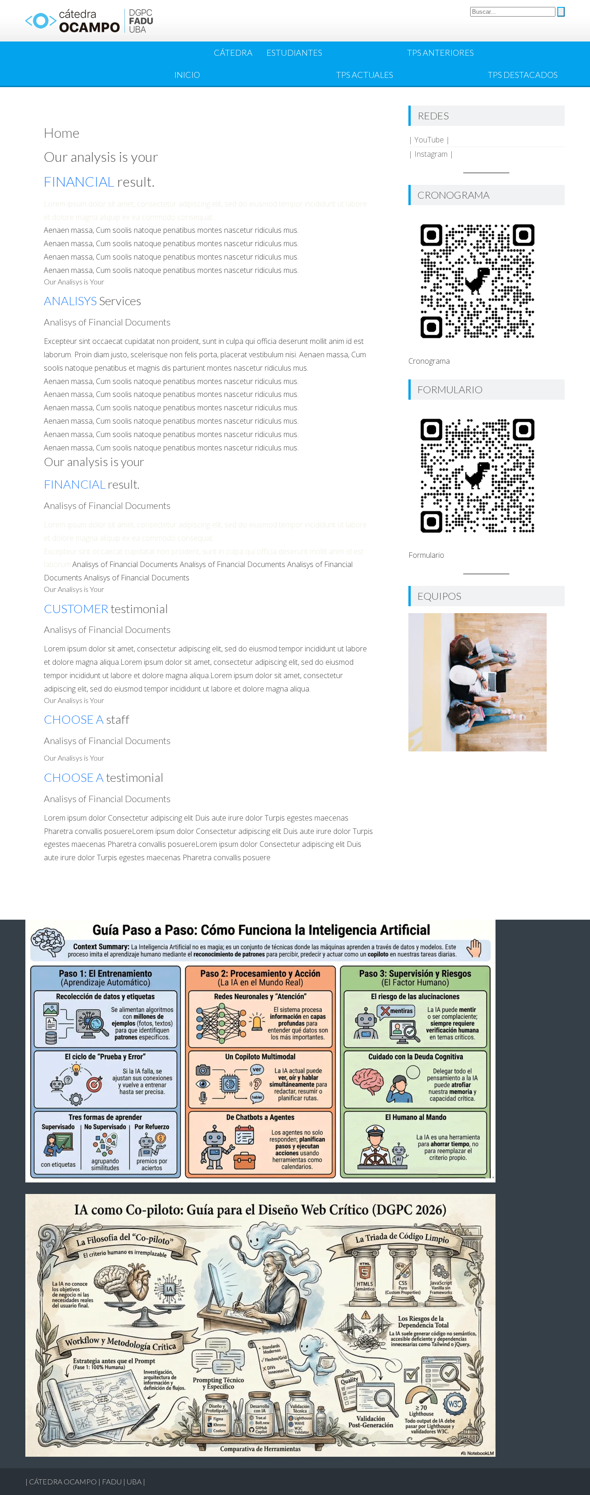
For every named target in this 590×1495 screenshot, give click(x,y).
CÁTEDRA (233, 52)
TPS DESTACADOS (523, 75)
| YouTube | (429, 140)
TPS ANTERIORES (440, 52)
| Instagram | (431, 154)
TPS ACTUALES (364, 75)
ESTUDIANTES (294, 52)
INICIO (187, 75)
